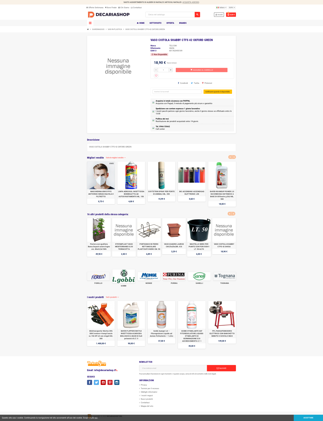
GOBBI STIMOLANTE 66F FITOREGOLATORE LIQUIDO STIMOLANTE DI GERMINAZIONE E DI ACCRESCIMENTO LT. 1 (191, 336)
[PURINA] (174, 276)
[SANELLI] (199, 276)
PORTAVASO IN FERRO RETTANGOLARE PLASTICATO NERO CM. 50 (149, 246)
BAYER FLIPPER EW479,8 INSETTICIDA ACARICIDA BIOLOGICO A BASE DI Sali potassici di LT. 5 (131, 335)
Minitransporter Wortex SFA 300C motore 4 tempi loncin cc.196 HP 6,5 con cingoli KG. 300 (101, 335)
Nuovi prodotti (147, 399)
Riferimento (155, 48)
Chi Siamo (124, 7)
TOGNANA (224, 283)
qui (96, 418)
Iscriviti (222, 368)
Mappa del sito (147, 406)
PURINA (174, 283)
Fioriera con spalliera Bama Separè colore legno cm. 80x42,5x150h (99, 246)
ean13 (153, 51)
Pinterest (208, 83)
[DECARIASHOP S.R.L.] (109, 14)
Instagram (116, 382)
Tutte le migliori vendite (116, 158)
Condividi (184, 83)
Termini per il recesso (150, 388)
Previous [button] (230, 157)
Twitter (96, 382)
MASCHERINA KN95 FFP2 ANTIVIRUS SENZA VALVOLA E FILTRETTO (101, 194)
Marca (153, 46)
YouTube (103, 382)
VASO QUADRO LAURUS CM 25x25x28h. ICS (174, 245)
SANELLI (199, 283)
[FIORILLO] (98, 276)
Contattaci (137, 7)
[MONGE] (149, 276)
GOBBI (123, 286)
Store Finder (111, 7)
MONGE (149, 283)
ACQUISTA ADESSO (190, 2)
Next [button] (234, 157)
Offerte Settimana (94, 7)
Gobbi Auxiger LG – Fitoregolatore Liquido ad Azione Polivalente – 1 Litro (161, 333)
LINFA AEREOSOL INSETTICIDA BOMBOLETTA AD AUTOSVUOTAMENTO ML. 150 (131, 194)
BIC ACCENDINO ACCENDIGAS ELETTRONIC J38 (191, 192)
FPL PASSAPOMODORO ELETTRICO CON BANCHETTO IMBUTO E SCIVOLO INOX (222, 333)
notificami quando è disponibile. (217, 92)
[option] (101, 184)
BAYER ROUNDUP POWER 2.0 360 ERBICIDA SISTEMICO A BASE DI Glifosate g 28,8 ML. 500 (222, 195)
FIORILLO (98, 283)
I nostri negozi (147, 395)
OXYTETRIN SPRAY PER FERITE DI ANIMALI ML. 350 (161, 192)
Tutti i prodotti (112, 297)
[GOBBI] (123, 276)
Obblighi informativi (149, 392)
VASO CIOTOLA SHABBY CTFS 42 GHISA (224, 245)
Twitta (196, 83)
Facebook (89, 382)
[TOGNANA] (224, 276)
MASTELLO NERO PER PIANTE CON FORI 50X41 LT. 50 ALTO (199, 246)
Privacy (144, 385)
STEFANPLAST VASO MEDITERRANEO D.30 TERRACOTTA (124, 246)
